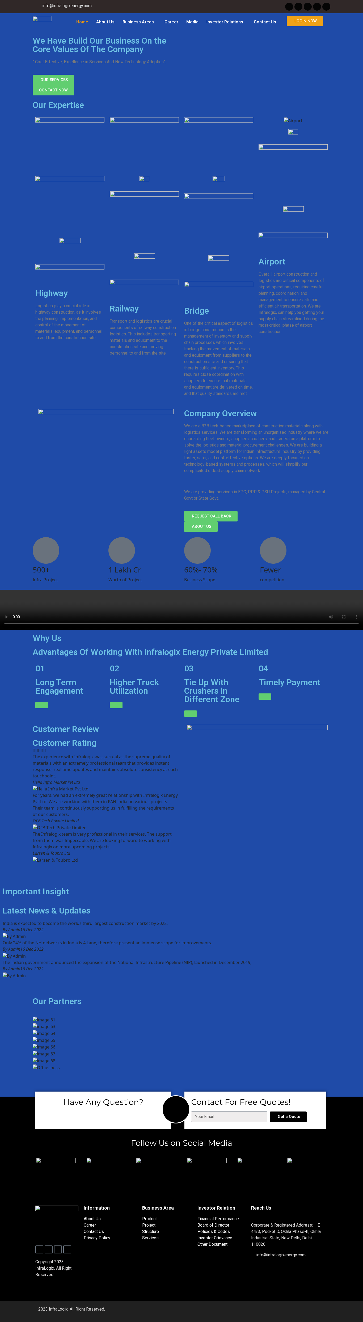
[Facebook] (289, 7)
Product (149, 1218)
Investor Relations (224, 21)
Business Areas (138, 21)
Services (150, 1237)
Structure (150, 1231)
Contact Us (265, 21)
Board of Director (213, 1225)
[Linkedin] (326, 7)
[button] (140, 22)
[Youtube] (317, 7)
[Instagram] (308, 7)
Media (192, 21)
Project (148, 1225)
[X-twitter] (298, 7)
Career (171, 21)
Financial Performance (218, 1218)
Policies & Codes (213, 1231)
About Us (105, 21)
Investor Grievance (214, 1237)
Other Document (212, 1244)
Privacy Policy (97, 1237)
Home (82, 21)
